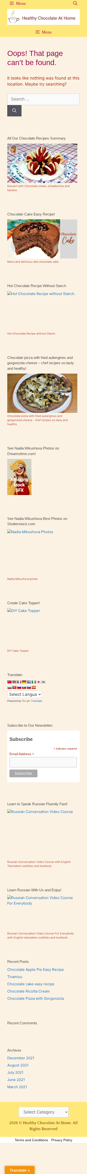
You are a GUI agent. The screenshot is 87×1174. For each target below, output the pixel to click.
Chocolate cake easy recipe (30, 984)
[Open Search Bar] (75, 3)
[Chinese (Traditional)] (9, 682)
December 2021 (20, 1058)
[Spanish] (33, 687)
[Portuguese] (14, 687)
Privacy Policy (61, 1140)
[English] (14, 682)
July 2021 (15, 1072)
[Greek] (29, 682)
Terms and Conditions (31, 1140)
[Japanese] (38, 682)
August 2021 (18, 1065)
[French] (19, 682)
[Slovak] (24, 687)
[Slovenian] (29, 687)
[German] (24, 682)
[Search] (14, 111)
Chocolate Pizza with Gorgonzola (35, 998)
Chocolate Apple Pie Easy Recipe (35, 969)
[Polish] (9, 687)
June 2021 (16, 1079)
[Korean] (43, 682)
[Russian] (19, 687)
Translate (36, 700)
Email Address (21, 754)
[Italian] (33, 682)
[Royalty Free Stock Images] (19, 493)
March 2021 (17, 1087)
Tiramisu (14, 976)
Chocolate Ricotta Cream (28, 991)
